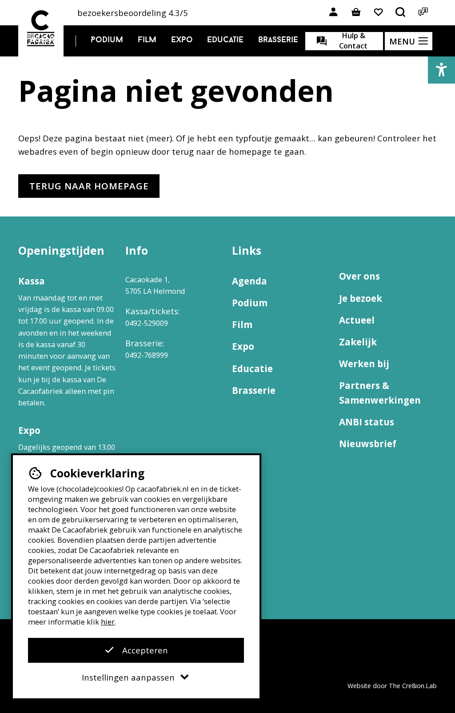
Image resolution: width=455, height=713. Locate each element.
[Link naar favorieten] (378, 13)
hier (108, 622)
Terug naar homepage (89, 186)
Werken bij (364, 363)
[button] (441, 70)
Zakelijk (358, 342)
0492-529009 (146, 323)
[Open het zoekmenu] (400, 13)
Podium (107, 40)
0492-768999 (146, 355)
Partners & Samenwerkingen (380, 392)
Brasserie (278, 40)
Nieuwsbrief (367, 443)
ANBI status (366, 422)
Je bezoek (360, 298)
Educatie (225, 40)
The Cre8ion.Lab (413, 685)
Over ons (359, 276)
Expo (182, 40)
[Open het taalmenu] (423, 13)
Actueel (357, 320)
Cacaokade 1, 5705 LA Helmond (155, 285)
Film (147, 40)
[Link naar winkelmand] (356, 13)
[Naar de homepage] (41, 28)
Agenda (46, 40)
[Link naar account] (333, 13)
